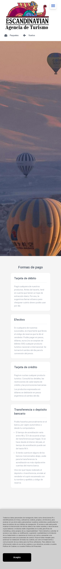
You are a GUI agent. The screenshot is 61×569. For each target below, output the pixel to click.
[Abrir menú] (53, 5)
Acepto (17, 557)
